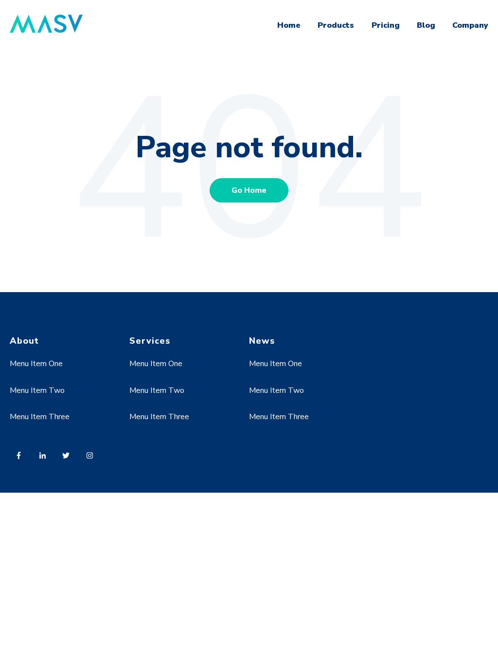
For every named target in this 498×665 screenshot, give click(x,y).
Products (336, 25)
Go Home (249, 190)
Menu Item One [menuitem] (36, 363)
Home (289, 25)
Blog (426, 25)
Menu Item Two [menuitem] (37, 390)
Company (470, 25)
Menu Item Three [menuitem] (40, 416)
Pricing (386, 25)
